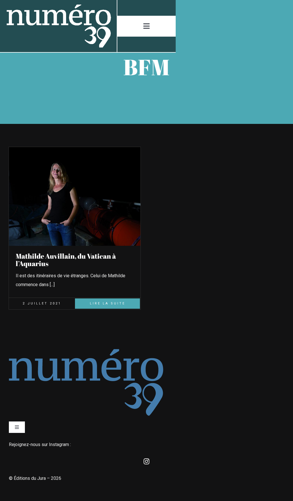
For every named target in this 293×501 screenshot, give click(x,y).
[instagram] (146, 462)
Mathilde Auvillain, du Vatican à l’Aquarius (66, 260)
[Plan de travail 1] (58, 6)
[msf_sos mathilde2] (74, 149)
